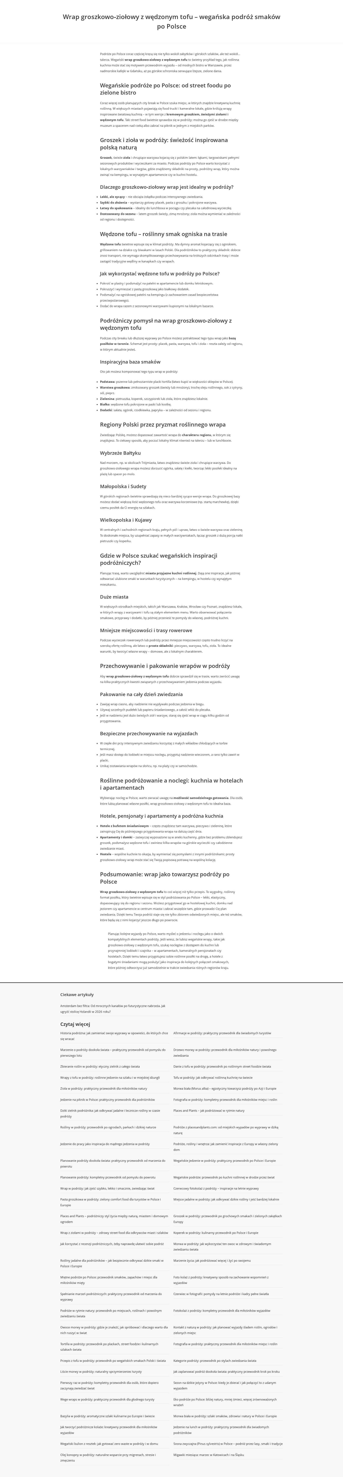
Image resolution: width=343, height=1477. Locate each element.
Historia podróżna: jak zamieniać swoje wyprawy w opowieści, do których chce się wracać (114, 1036)
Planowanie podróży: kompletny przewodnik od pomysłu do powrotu (107, 1177)
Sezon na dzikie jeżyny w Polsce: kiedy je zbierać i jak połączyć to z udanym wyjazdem (224, 1385)
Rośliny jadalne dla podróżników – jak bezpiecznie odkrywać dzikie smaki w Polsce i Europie (112, 1263)
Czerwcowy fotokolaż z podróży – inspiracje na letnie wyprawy (216, 1188)
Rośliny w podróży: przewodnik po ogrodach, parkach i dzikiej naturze (108, 1127)
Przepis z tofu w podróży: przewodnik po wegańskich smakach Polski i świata (113, 1361)
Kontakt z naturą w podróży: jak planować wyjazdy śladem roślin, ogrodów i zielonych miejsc (225, 1330)
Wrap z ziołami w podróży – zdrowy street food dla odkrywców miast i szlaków (114, 1233)
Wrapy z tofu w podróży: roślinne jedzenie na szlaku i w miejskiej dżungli (110, 1077)
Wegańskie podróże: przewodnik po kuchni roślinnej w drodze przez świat (224, 1177)
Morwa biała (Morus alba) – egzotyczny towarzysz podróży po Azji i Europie (224, 1088)
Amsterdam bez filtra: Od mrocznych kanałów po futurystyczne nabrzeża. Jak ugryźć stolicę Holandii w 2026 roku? (112, 1009)
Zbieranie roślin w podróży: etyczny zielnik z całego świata (100, 1066)
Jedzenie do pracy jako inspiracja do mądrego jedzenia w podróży (105, 1144)
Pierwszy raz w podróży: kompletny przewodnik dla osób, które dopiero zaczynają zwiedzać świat (109, 1385)
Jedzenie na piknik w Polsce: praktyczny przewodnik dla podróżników (107, 1100)
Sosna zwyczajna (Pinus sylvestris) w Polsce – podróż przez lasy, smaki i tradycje (228, 1444)
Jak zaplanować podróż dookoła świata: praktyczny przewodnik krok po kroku (226, 1372)
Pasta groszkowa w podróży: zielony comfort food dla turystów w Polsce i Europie (110, 1202)
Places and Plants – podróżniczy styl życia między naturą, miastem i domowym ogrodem (114, 1219)
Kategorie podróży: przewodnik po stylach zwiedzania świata (214, 1361)
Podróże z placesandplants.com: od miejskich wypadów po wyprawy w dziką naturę (225, 1130)
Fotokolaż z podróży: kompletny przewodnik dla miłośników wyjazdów (221, 1311)
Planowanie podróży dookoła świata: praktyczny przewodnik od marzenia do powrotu (112, 1163)
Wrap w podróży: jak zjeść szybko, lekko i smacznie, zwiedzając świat (107, 1188)
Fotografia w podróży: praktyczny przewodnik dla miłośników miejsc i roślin (225, 1344)
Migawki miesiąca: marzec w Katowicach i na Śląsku (208, 1455)
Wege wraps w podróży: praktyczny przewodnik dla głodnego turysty (107, 1399)
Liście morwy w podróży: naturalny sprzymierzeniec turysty (101, 1372)
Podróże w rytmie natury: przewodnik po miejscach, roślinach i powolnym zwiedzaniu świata (111, 1313)
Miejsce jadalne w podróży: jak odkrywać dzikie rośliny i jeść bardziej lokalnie (226, 1199)
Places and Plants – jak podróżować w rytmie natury (209, 1110)
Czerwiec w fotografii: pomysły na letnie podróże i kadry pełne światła (221, 1294)
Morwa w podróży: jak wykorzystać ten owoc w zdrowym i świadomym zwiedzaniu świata (222, 1247)
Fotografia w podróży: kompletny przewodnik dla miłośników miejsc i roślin (225, 1100)
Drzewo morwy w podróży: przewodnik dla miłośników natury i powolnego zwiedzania (225, 1052)
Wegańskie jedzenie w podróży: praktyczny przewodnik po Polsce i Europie (224, 1161)
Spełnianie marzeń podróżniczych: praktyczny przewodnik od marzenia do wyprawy (111, 1297)
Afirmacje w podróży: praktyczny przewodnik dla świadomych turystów (222, 1033)
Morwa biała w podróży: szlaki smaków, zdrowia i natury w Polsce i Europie (225, 1416)
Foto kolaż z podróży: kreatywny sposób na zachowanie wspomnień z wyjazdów (221, 1280)
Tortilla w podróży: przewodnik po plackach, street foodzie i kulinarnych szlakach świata (109, 1347)
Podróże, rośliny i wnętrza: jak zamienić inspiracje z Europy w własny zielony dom (225, 1147)
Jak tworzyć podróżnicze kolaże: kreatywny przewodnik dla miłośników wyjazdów (108, 1430)
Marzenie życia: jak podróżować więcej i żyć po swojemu (212, 1260)
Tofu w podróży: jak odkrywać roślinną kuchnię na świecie (212, 1077)
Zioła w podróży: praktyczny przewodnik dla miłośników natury (103, 1088)
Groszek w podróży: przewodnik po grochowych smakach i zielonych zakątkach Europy (227, 1219)
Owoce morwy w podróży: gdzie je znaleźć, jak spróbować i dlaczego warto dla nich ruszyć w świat (114, 1330)
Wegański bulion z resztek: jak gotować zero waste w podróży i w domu (109, 1444)
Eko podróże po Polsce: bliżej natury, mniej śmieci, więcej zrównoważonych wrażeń (225, 1402)
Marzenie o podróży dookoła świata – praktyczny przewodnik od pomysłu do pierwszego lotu (113, 1052)
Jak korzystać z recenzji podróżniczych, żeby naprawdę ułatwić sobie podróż (112, 1244)
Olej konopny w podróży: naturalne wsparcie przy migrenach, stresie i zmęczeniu (108, 1457)
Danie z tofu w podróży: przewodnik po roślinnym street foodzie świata (222, 1066)
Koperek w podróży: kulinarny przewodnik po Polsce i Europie (215, 1233)
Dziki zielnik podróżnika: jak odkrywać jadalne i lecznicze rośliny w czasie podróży (110, 1113)
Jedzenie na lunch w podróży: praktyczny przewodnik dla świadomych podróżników (221, 1430)
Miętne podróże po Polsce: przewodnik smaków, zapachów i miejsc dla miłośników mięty (108, 1280)
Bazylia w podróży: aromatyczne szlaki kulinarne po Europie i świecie (107, 1416)
